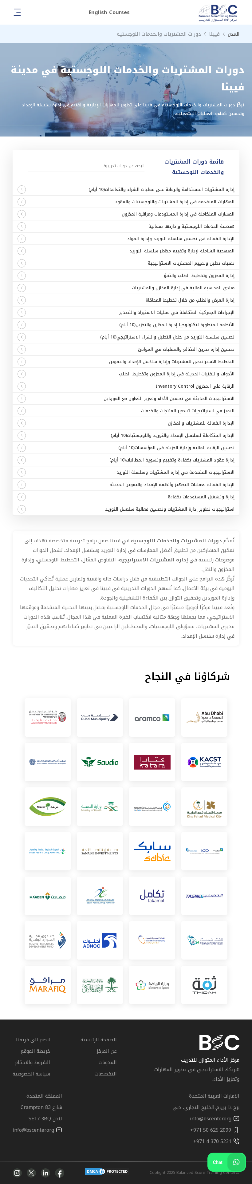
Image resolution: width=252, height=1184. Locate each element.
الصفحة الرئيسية (99, 1039)
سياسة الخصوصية (31, 1074)
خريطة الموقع (35, 1051)
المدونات (108, 1062)
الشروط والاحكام (32, 1062)
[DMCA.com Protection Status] (107, 1173)
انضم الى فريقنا (33, 1039)
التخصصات (106, 1074)
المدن (233, 34)
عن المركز (106, 1051)
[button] (109, 12)
